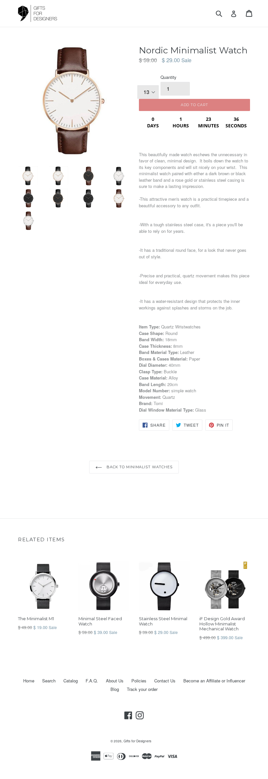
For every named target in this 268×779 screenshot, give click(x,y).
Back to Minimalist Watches (139, 467)
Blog (114, 689)
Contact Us (165, 680)
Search (49, 680)
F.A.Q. (92, 680)
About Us (115, 680)
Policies (138, 680)
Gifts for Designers (137, 741)
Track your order (142, 689)
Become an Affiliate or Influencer (214, 680)
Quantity (168, 77)
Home (28, 680)
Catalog (70, 680)
